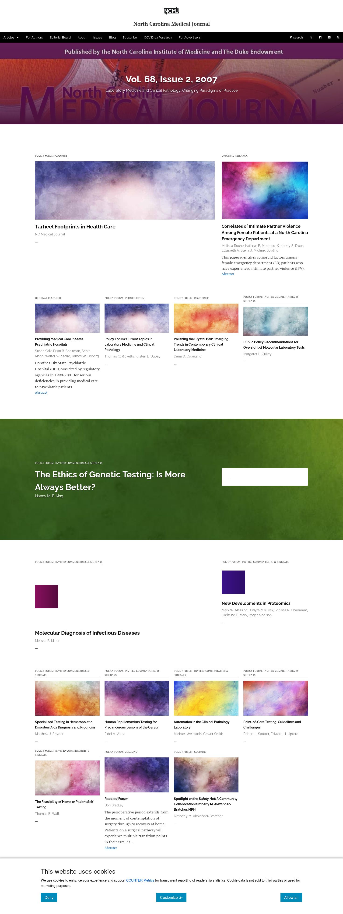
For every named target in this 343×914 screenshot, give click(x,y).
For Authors (34, 37)
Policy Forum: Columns (51, 155)
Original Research (235, 155)
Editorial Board (60, 37)
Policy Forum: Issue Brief (191, 298)
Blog (112, 37)
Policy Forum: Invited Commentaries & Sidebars (270, 299)
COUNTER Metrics (140, 880)
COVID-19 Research (158, 37)
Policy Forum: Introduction (124, 298)
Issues (97, 37)
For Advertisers (189, 37)
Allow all (293, 897)
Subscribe (130, 37)
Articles (9, 37)
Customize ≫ (173, 897)
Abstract (228, 273)
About (82, 37)
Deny (51, 897)
